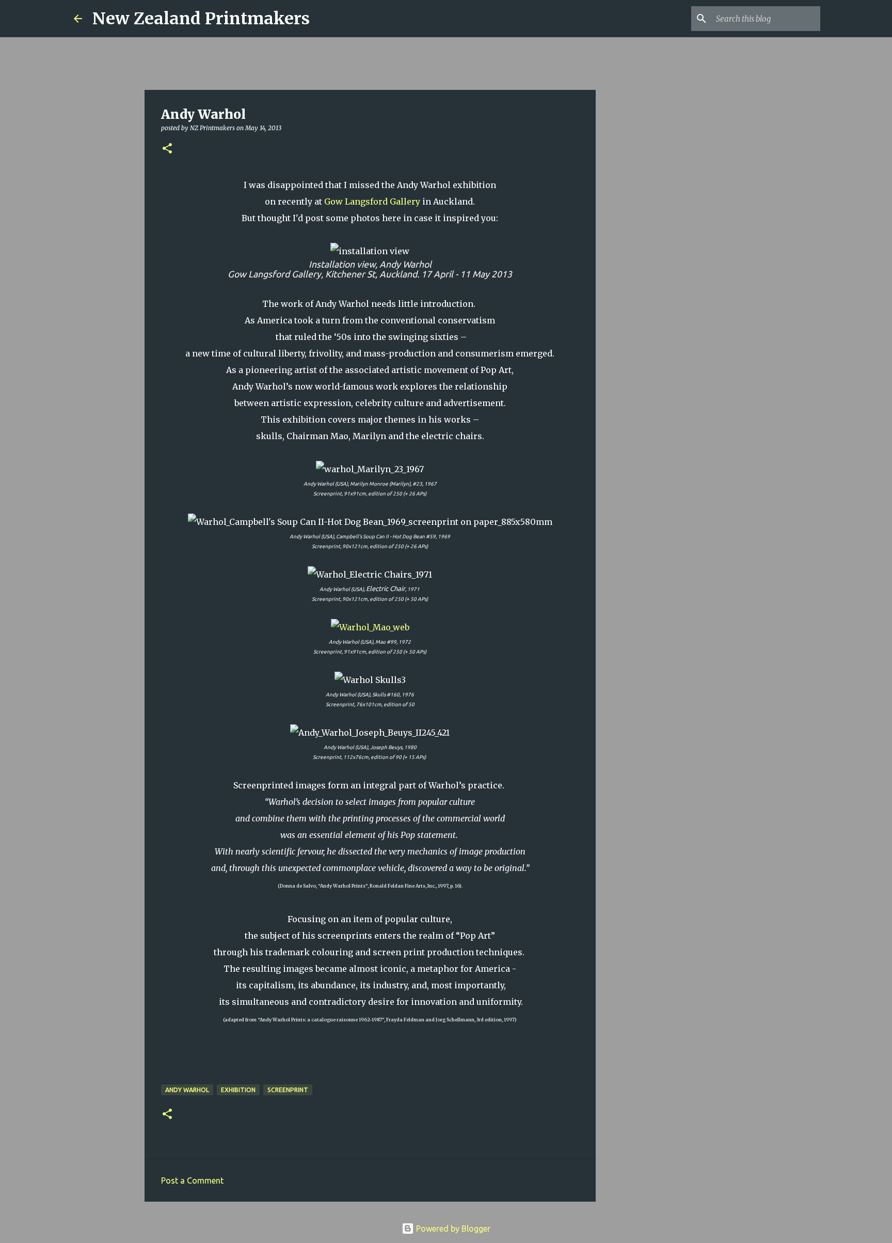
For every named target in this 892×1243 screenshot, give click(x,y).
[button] (167, 149)
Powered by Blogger (452, 1228)
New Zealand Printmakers (201, 18)
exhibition (238, 1089)
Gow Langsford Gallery (372, 201)
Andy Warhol (187, 1089)
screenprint (287, 1089)
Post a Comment (192, 1180)
